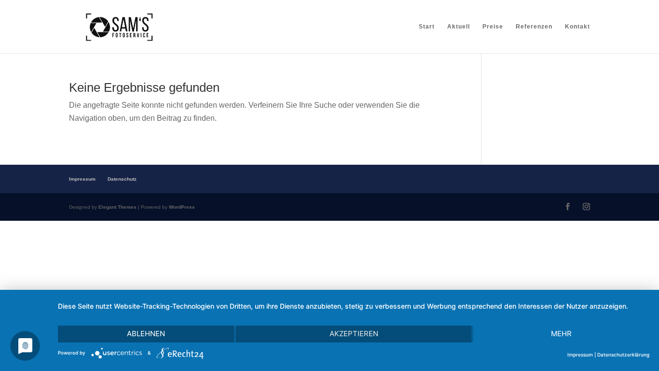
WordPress (182, 207)
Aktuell (458, 26)
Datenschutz (122, 179)
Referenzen (534, 26)
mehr (561, 333)
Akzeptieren (354, 333)
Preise (492, 26)
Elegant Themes (117, 207)
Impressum (82, 179)
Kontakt (577, 26)
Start (427, 26)
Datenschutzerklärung (623, 354)
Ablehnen (146, 333)
